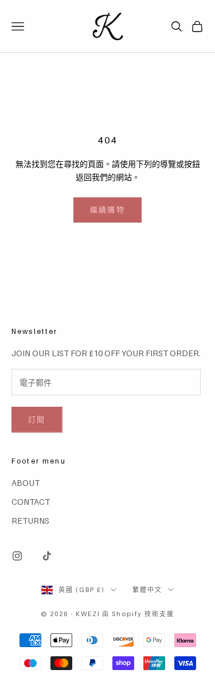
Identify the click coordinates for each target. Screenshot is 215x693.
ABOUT (25, 483)
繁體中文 (147, 590)
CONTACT (30, 502)
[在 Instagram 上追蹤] (17, 556)
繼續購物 (107, 209)
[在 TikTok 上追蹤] (47, 556)
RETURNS (30, 520)
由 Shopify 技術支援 (138, 614)
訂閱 (37, 419)
